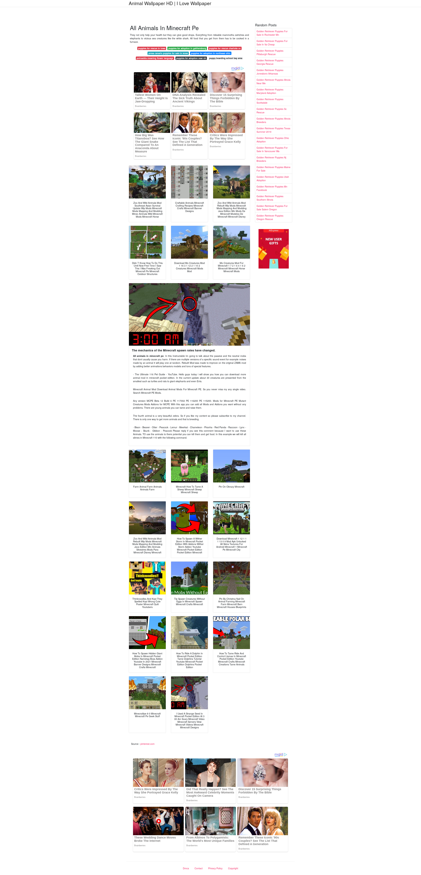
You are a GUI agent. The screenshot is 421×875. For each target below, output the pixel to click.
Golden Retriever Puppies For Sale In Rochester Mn (272, 33)
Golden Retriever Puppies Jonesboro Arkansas (270, 71)
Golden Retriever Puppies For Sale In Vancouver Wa (272, 149)
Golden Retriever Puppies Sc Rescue (272, 110)
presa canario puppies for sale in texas (168, 53)
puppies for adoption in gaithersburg (187, 48)
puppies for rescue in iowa (151, 48)
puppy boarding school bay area (225, 58)
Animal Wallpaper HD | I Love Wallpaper (170, 3)
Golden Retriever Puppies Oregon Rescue (270, 217)
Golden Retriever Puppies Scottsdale (270, 101)
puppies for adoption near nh (191, 58)
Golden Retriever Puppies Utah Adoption (273, 178)
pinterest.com (147, 743)
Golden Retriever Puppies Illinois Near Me (273, 81)
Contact (199, 868)
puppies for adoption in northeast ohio (210, 53)
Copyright (233, 868)
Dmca (186, 868)
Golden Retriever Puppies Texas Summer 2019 (273, 130)
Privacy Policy (215, 868)
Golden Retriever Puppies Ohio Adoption (273, 139)
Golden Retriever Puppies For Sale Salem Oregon (272, 207)
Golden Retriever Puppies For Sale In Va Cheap (272, 42)
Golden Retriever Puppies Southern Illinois (270, 198)
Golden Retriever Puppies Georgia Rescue (270, 62)
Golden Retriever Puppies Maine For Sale (273, 168)
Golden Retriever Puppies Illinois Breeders (273, 120)
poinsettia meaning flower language (155, 58)
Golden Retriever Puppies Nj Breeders (271, 159)
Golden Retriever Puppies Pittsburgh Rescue (270, 52)
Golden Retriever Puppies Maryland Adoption (270, 91)
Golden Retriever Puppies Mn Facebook (272, 188)
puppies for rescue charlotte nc (225, 48)
